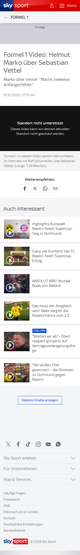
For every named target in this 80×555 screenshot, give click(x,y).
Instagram (38, 444)
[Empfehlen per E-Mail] (55, 188)
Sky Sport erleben (20, 458)
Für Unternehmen (20, 468)
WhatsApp (58, 444)
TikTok (28, 444)
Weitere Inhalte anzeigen (40, 400)
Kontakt (9, 518)
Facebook (18, 444)
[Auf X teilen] (34, 188)
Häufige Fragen (15, 493)
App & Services (17, 479)
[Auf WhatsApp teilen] (45, 188)
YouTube (48, 444)
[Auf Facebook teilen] (24, 188)
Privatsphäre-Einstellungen (23, 524)
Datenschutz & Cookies (21, 512)
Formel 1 (19, 17)
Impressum (12, 499)
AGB (7, 506)
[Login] (51, 5)
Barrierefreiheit (14, 531)
